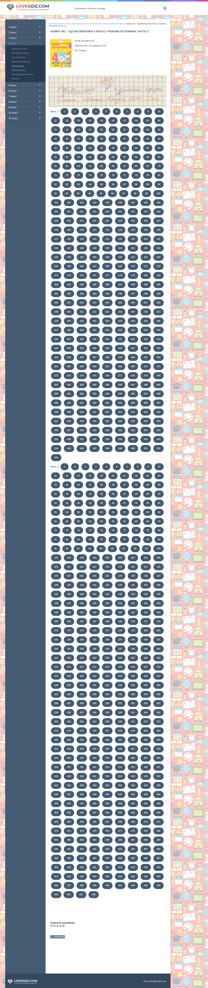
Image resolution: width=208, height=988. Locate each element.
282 (69, 384)
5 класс (13, 85)
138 (69, 239)
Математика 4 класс (80, 24)
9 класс (13, 107)
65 (101, 166)
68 (136, 166)
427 (69, 885)
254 (56, 357)
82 (67, 184)
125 (133, 220)
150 (107, 248)
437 (81, 894)
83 (78, 184)
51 (55, 157)
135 (146, 230)
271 (158, 366)
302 (94, 403)
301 (82, 403)
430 (107, 885)
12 (67, 120)
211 (81, 312)
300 (69, 403)
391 (69, 849)
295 (120, 393)
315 (146, 412)
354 (56, 812)
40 (159, 139)
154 (158, 248)
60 (159, 157)
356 (82, 812)
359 (120, 812)
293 (94, 393)
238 (82, 339)
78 (136, 175)
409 (69, 867)
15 (101, 120)
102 (69, 202)
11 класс (13, 118)
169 (120, 266)
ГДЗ (50, 24)
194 (94, 293)
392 (82, 849)
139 (82, 239)
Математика (18, 66)
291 (69, 393)
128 (56, 230)
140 (94, 239)
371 (158, 821)
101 (56, 202)
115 (120, 211)
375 (94, 831)
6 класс (13, 91)
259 (120, 357)
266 (94, 366)
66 (113, 166)
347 (94, 448)
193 (82, 293)
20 (159, 120)
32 (67, 139)
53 (78, 157)
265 (82, 366)
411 (94, 867)
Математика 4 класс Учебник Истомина (108, 24)
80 (159, 175)
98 (135, 193)
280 (158, 375)
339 (107, 439)
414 (133, 867)
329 (94, 430)
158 (94, 257)
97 (124, 193)
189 (146, 284)
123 (107, 220)
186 (107, 284)
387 (133, 840)
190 (158, 284)
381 (56, 840)
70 (159, 166)
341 (133, 439)
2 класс (13, 32)
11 (55, 120)
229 (82, 330)
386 (120, 840)
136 (158, 230)
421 (107, 876)
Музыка (15, 78)
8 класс (13, 102)
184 (82, 284)
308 (56, 412)
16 (113, 120)
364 (69, 821)
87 (124, 184)
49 (147, 148)
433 (146, 885)
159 (107, 257)
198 (146, 293)
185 (94, 284)
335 (56, 439)
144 (146, 239)
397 (146, 849)
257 (94, 357)
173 (56, 275)
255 (69, 357)
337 (82, 439)
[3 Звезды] (57, 925)
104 (94, 202)
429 (94, 885)
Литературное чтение (22, 74)
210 (69, 312)
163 (158, 257)
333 (146, 430)
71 (55, 175)
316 (158, 412)
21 (55, 129)
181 (158, 275)
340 (120, 439)
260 (133, 357)
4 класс (13, 43)
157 (82, 257)
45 (101, 148)
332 (133, 430)
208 (158, 302)
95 (101, 193)
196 (120, 293)
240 (107, 339)
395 (120, 849)
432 (133, 885)
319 (82, 421)
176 (94, 275)
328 (82, 430)
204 (107, 302)
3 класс (13, 38)
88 (136, 184)
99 (146, 193)
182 (56, 284)
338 (94, 439)
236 (56, 339)
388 (146, 840)
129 (69, 230)
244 (158, 339)
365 (82, 821)
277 (120, 375)
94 (89, 193)
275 (94, 375)
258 (107, 357)
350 (133, 448)
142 (120, 239)
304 (120, 403)
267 (107, 366)
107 (133, 202)
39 (147, 139)
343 (158, 439)
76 (113, 175)
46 (113, 148)
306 (146, 403)
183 (69, 284)
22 (67, 129)
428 (82, 885)
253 (158, 348)
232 (120, 330)
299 (56, 403)
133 (120, 230)
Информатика (19, 70)
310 (82, 412)
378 (133, 831)
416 (158, 867)
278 (133, 375)
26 (113, 129)
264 (69, 366)
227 (56, 330)
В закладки (59, 937)
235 (158, 330)
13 (78, 120)
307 (158, 403)
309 (69, 412)
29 (147, 129)
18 (136, 120)
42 (67, 148)
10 (159, 111)
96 (112, 193)
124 (120, 220)
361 (146, 812)
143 (133, 239)
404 (120, 858)
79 (147, 175)
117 (146, 211)
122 (94, 220)
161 (133, 257)
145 (158, 239)
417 (56, 876)
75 (101, 175)
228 (69, 330)
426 (56, 885)
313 (120, 412)
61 (55, 166)
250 (120, 348)
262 (158, 357)
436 (69, 894)
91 (55, 193)
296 (133, 393)
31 (55, 139)
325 (158, 421)
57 (124, 157)
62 (67, 166)
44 (90, 148)
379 (146, 831)
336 (69, 439)
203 (94, 302)
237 (69, 339)
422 (120, 876)
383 (82, 840)
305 (133, 403)
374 (82, 831)
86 (113, 184)
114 (107, 211)
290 (56, 393)
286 (120, 384)
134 (133, 230)
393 (94, 849)
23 (78, 129)
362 (158, 812)
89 (147, 184)
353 (56, 457)
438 (93, 894)
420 (94, 876)
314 (133, 412)
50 (159, 148)
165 (69, 266)
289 (158, 384)
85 (101, 184)
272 (56, 375)
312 (107, 412)
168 (107, 266)
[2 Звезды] (54, 925)
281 (56, 384)
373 (69, 831)
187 (120, 284)
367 (107, 821)
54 (90, 157)
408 (56, 867)
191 (56, 293)
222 (107, 321)
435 (56, 894)
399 (56, 858)
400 (69, 858)
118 (158, 211)
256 (82, 357)
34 (90, 139)
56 (113, 157)
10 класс (13, 112)
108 (146, 202)
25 (101, 129)
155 (56, 257)
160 (120, 257)
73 (78, 175)
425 (158, 876)
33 (78, 139)
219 (69, 321)
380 (158, 831)
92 (67, 193)
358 (107, 812)
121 (81, 220)
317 (56, 421)
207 (146, 302)
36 (113, 139)
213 (107, 312)
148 (82, 248)
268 (120, 366)
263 (56, 366)
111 (69, 211)
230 (94, 330)
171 (146, 266)
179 (133, 275)
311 (94, 412)
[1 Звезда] (51, 925)
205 (120, 302)
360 (133, 812)
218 (56, 321)
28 (136, 129)
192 (69, 293)
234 (146, 330)
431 (120, 885)
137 (56, 239)
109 (158, 202)
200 (56, 302)
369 (133, 821)
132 (107, 230)
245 (56, 348)
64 (90, 166)
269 (133, 366)
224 (133, 321)
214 (120, 312)
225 (146, 321)
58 (136, 157)
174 (69, 275)
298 (158, 393)
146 (56, 248)
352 (158, 448)
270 (146, 366)
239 (94, 339)
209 (56, 312)
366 (94, 821)
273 (69, 375)
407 (158, 858)
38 (136, 139)
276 (107, 375)
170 (133, 266)
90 (159, 184)
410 (82, 867)
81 (55, 184)
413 (120, 867)
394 (107, 849)
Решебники (58, 24)
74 (90, 175)
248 (94, 348)
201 (69, 302)
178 (120, 275)
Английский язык (20, 53)
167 (94, 266)
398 (158, 849)
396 (133, 849)
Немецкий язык (19, 49)
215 (133, 312)
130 (82, 230)
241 (120, 339)
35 (101, 139)
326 (56, 430)
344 (56, 448)
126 (146, 220)
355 (69, 812)
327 (69, 430)
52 (67, 157)
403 (107, 858)
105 (107, 202)
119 (56, 220)
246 (69, 348)
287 (133, 384)
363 (56, 821)
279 (146, 375)
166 (82, 266)
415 (146, 867)
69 (147, 166)
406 (146, 858)
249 (107, 348)
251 (133, 348)
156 (69, 257)
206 (133, 302)
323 (133, 421)
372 (56, 831)
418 (69, 876)
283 (82, 384)
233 (133, 330)
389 (158, 840)
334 (158, 430)
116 (133, 211)
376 (107, 831)
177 (107, 275)
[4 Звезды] (60, 925)
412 (107, 867)
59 (147, 157)
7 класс (13, 96)
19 (147, 120)
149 (94, 248)
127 (158, 220)
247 (82, 348)
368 (120, 821)
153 (146, 248)
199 (158, 293)
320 (94, 421)
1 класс (13, 27)
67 (124, 166)
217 (158, 312)
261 (146, 357)
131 (94, 230)
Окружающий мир (21, 61)
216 (146, 312)
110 (56, 211)
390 (56, 849)
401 (82, 858)
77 (124, 175)
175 (82, 275)
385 (107, 840)
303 (107, 403)
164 (56, 266)
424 (146, 876)
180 (146, 275)
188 (133, 284)
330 (107, 430)
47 (124, 148)
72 (67, 175)
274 (82, 375)
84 (90, 184)
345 (69, 448)
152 (133, 248)
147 (69, 248)
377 (120, 831)
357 (94, 812)
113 (94, 211)
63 (78, 166)
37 (124, 139)
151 (120, 248)
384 (94, 840)
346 (82, 448)
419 (82, 876)
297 (146, 393)
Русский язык (18, 57)
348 (107, 448)
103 (82, 202)
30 (159, 129)
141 (107, 239)
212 (94, 312)
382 (69, 840)
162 (146, 257)
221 (94, 321)
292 (82, 393)
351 (146, 448)
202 (82, 302)
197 (133, 293)
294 (107, 393)
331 (120, 430)
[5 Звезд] (63, 925)
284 (94, 384)
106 (120, 202)
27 (124, 129)
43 (78, 148)
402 (94, 858)
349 (120, 448)
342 (146, 439)
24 (90, 129)
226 (158, 321)
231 (107, 330)
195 (107, 293)
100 (158, 193)
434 (158, 885)
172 (158, 266)
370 (146, 821)
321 (107, 421)
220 (82, 321)
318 (69, 421)
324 (146, 421)
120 (69, 220)
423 (133, 876)
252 (146, 348)
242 (133, 339)
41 (55, 148)
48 (136, 148)
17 (124, 120)
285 (107, 384)
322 (120, 421)
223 (120, 321)
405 (133, 858)
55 (101, 157)
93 (78, 193)
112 (81, 211)
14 (90, 120)
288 (146, 384)
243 (146, 339)
